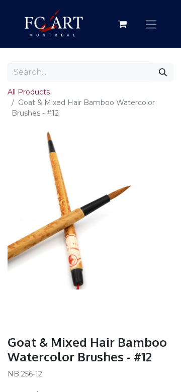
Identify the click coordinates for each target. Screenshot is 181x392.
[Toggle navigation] (151, 24)
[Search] (162, 72)
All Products (29, 91)
